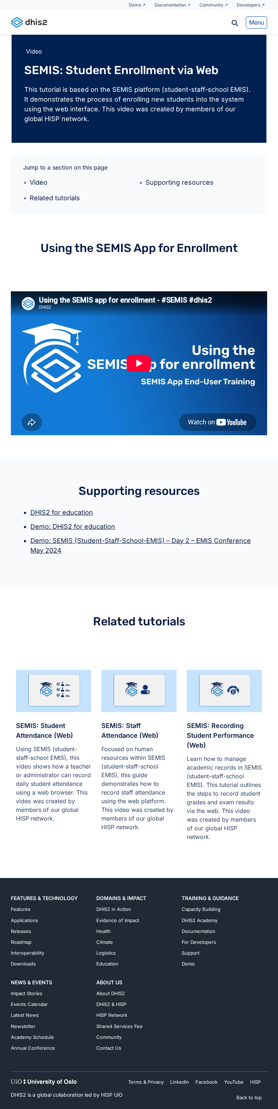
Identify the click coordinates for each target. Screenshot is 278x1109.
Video (38, 182)
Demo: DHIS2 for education (72, 526)
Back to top (249, 1097)
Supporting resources (180, 182)
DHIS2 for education (61, 512)
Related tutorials (55, 198)
